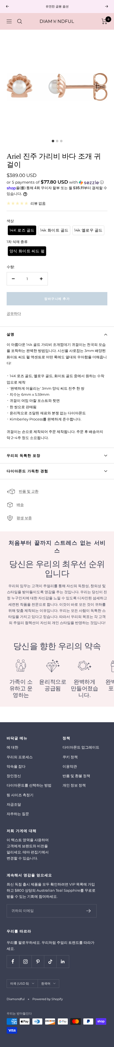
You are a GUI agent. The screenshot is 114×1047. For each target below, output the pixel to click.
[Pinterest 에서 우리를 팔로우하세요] (38, 961)
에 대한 (12, 747)
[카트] (104, 21)
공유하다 (14, 313)
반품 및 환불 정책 (76, 776)
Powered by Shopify (47, 999)
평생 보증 (24, 518)
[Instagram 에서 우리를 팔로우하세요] (25, 961)
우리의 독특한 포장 (23, 455)
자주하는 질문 (18, 814)
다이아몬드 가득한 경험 (27, 471)
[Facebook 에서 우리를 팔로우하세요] (13, 961)
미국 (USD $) (19, 983)
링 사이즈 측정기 (20, 795)
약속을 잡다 (16, 766)
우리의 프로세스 (20, 757)
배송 (20, 504)
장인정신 (14, 776)
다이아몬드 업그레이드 (81, 747)
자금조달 (14, 804)
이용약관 (70, 766)
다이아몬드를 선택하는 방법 (29, 785)
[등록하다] (88, 911)
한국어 (45, 983)
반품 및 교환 (28, 491)
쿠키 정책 (70, 757)
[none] (22, 230)
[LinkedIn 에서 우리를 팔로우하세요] (62, 961)
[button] (57, 182)
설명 (10, 334)
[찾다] (19, 21)
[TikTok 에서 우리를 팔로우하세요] (50, 961)
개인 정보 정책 (74, 785)
